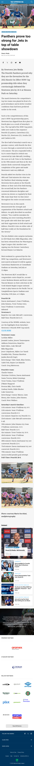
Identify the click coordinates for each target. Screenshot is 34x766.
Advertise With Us (24, 756)
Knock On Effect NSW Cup (9, 32)
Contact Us (16, 756)
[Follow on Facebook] (25, 733)
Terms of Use (13, 752)
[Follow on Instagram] (31, 733)
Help (11, 756)
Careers (7, 756)
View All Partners (17, 726)
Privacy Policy (21, 752)
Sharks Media (5, 53)
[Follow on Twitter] (28, 733)
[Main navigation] (2, 2)
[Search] (32, 2)
